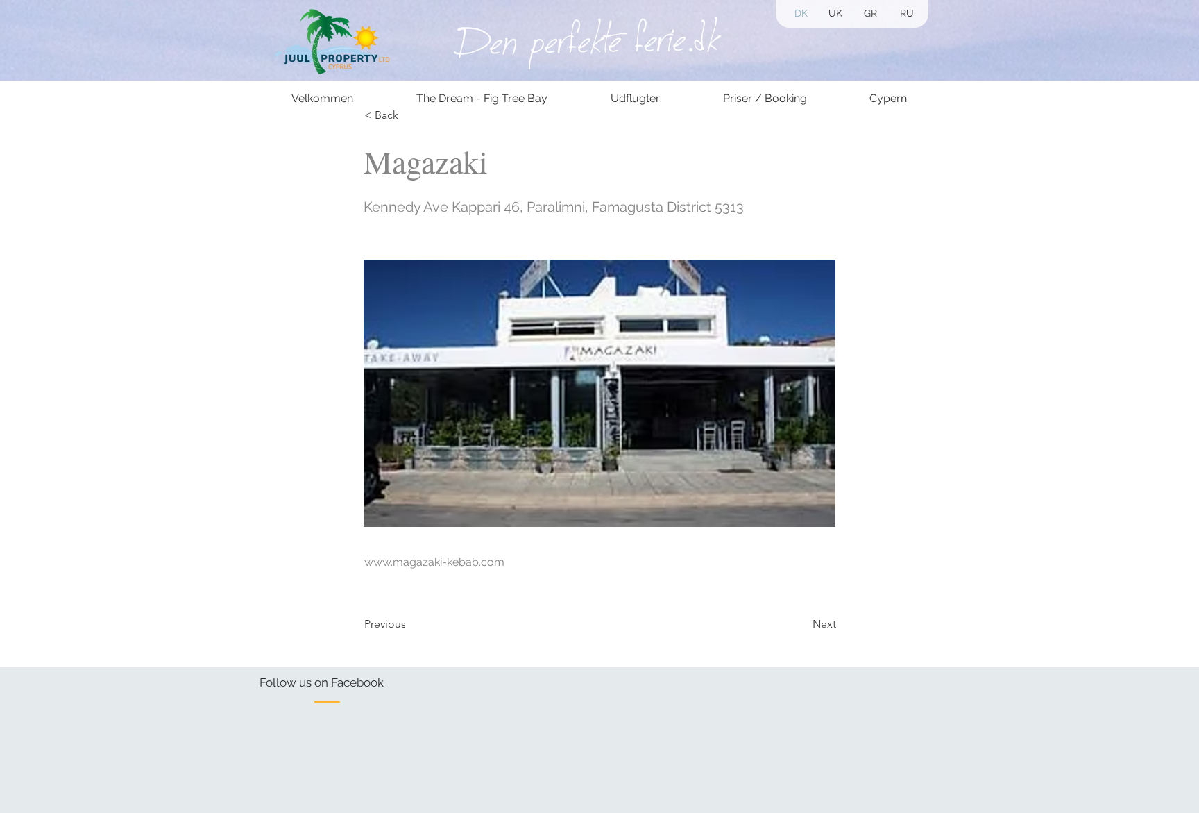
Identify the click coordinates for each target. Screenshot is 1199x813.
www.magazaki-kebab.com (434, 562)
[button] (870, 14)
